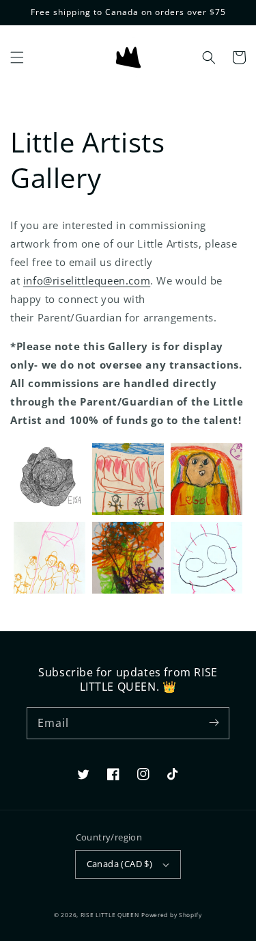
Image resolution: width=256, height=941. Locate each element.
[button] (17, 57)
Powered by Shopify (171, 914)
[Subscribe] (214, 723)
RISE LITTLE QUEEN (110, 914)
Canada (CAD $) (120, 864)
